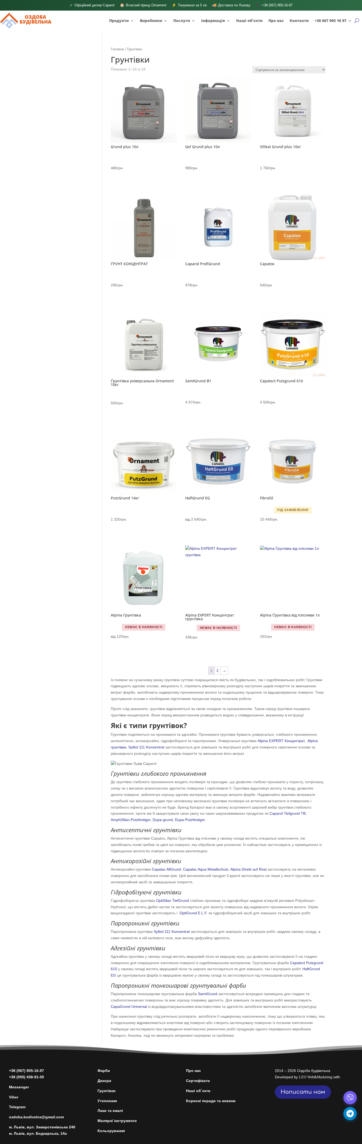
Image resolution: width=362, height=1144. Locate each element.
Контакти (299, 20)
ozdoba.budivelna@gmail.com (36, 1117)
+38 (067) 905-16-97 (26, 1070)
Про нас (276, 20)
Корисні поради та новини (211, 1101)
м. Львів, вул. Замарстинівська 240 (42, 1127)
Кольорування (111, 1131)
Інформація (213, 20)
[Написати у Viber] (350, 1097)
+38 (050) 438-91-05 (26, 1077)
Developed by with (307, 1077)
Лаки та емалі (110, 1110)
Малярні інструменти (117, 1121)
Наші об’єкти (249, 20)
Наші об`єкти (198, 1091)
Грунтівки (107, 1091)
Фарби (104, 1070)
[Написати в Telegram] (350, 1113)
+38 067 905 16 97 (330, 20)
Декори (104, 1081)
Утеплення (107, 1101)
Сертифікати (198, 1081)
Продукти (119, 20)
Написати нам (303, 1092)
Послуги (181, 20)
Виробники (151, 20)
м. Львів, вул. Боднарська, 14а (38, 1133)
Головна (117, 49)
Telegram (17, 1107)
